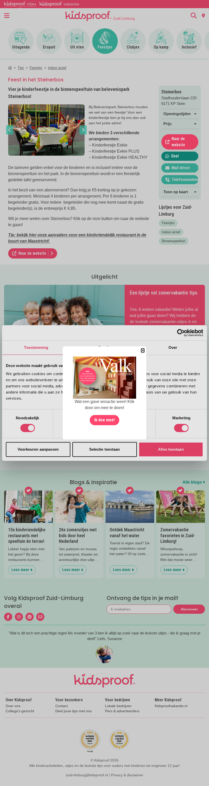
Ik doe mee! (104, 420)
